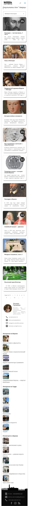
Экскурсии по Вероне (10, 333)
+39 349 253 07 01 (13, 317)
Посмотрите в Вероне (10, 436)
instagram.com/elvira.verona (16, 323)
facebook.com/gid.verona (15, 326)
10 (14, 297)
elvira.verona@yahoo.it (14, 320)
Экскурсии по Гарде (10, 386)
